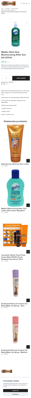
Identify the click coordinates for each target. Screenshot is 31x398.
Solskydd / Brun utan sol (8, 10)
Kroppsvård (14, 8)
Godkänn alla (15, 390)
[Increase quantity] (9, 78)
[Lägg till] (28, 251)
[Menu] (29, 3)
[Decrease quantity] (2, 78)
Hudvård (7, 8)
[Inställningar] (24, 3)
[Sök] (21, 3)
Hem (2, 8)
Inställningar (15, 394)
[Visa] (28, 160)
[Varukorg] (26, 3)
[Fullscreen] (27, 22)
